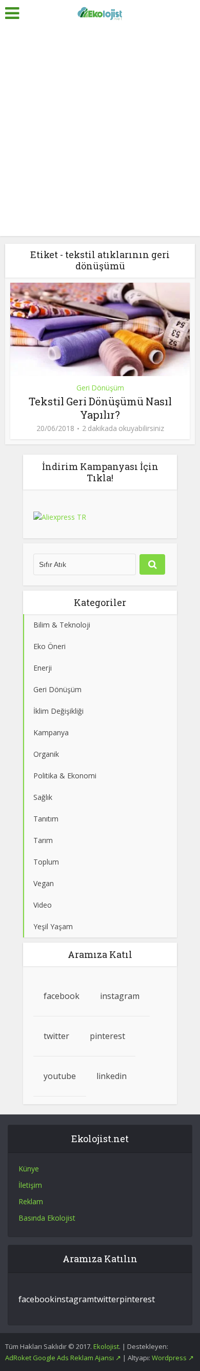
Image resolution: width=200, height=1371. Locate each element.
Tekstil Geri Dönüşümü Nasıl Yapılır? (100, 408)
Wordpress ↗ (173, 1357)
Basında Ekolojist (46, 1218)
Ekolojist (106, 1346)
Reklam (30, 1201)
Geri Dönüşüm (100, 388)
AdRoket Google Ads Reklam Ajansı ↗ (64, 1357)
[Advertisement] (100, 131)
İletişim (30, 1185)
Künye (28, 1168)
